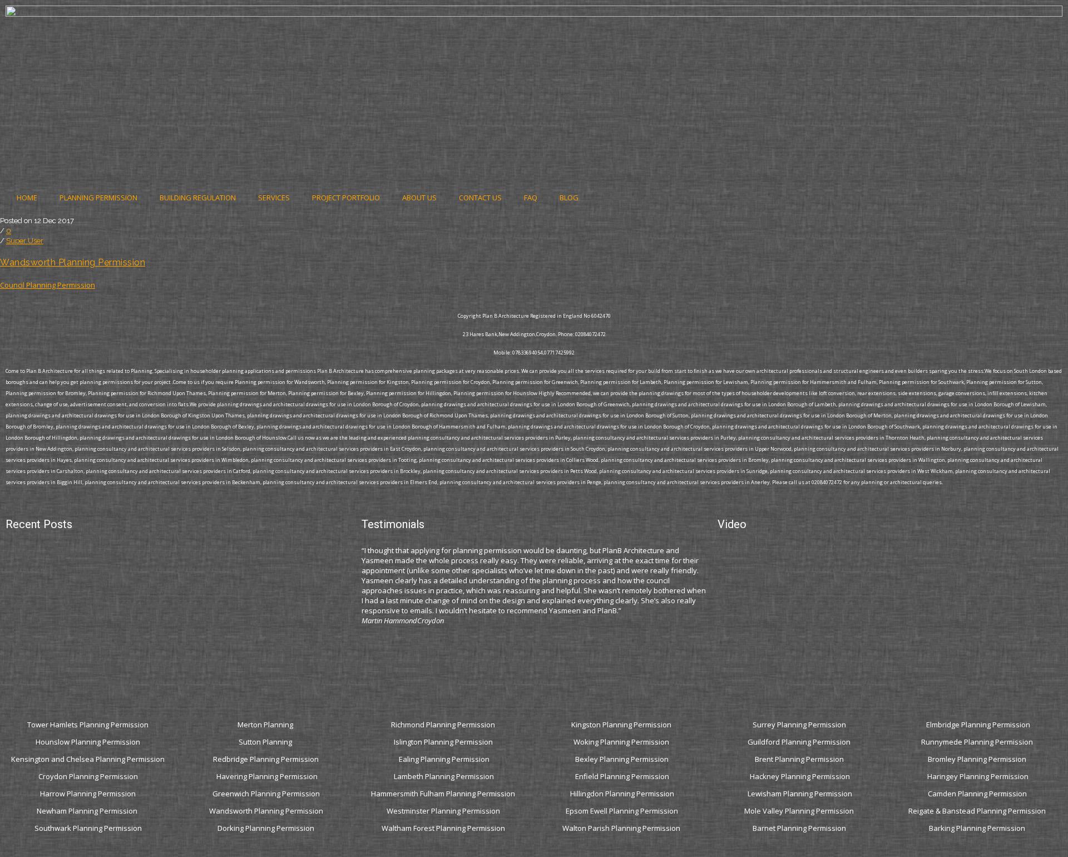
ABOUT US (419, 198)
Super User (24, 241)
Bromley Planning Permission (978, 759)
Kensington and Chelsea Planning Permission (88, 759)
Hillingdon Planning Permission (622, 794)
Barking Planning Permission (978, 828)
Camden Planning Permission (978, 794)
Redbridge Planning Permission (266, 759)
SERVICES (274, 198)
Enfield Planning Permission (622, 776)
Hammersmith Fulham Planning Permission (444, 794)
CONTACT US (480, 198)
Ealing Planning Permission (444, 759)
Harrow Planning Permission (88, 794)
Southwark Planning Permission (88, 828)
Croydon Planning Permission (88, 776)
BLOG (569, 198)
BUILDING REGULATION (198, 198)
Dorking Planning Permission (265, 828)
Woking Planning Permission (622, 742)
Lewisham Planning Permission (800, 794)
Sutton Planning (266, 742)
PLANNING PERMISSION (98, 198)
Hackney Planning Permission (800, 776)
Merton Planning (266, 725)
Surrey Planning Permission (800, 725)
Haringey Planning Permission (978, 776)
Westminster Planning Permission (444, 811)
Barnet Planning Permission (800, 828)
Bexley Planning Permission (622, 759)
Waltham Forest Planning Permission (444, 828)
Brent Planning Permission (800, 759)
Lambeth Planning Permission (444, 776)
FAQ (530, 198)
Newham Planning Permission (88, 811)
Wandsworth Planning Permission (72, 262)
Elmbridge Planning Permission (978, 725)
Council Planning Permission (47, 285)
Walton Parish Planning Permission (622, 828)
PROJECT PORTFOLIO (346, 198)
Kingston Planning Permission (622, 725)
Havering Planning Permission (267, 776)
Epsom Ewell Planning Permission (622, 811)
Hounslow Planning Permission (88, 742)
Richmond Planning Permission (444, 725)
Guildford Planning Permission (800, 742)
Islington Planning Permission (444, 742)
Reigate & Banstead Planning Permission (977, 811)
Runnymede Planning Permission (978, 742)
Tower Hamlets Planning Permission (88, 725)
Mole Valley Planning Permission (800, 811)
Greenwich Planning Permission (266, 794)
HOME (27, 198)
